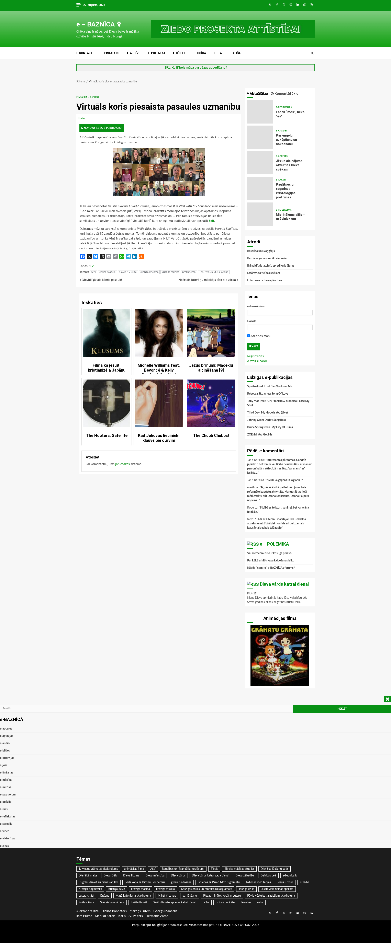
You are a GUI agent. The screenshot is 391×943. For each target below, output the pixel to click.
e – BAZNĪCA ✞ (99, 24)
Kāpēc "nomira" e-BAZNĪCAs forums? (271, 568)
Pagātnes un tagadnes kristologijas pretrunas (260, 188)
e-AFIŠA (235, 53)
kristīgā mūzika (170, 272)
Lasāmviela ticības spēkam (263, 273)
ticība (205, 902)
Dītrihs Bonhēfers (114, 911)
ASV (93, 272)
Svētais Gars (86, 902)
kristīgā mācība (140, 889)
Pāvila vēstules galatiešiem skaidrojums (271, 895)
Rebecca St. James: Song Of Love (267, 393)
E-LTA (218, 53)
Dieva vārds (178, 875)
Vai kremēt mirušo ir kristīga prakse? (269, 553)
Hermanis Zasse (157, 916)
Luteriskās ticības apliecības (264, 280)
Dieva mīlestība (155, 875)
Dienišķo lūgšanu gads (274, 869)
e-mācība (6, 780)
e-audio (5, 743)
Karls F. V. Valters (130, 916)
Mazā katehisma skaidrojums (134, 895)
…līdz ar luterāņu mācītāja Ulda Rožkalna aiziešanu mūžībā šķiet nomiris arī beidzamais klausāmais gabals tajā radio (276, 523)
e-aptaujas (6, 736)
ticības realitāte (225, 902)
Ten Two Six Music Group (213, 272)
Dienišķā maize (88, 875)
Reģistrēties (255, 356)
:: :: (228, 925)
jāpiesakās (122, 464)
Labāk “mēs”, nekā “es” (260, 112)
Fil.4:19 (252, 593)
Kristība (304, 882)
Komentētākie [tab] (286, 93)
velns (260, 902)
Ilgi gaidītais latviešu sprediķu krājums (270, 265)
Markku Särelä (105, 916)
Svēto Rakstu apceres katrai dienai (174, 902)
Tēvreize (246, 902)
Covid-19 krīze (128, 272)
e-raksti (281, 180)
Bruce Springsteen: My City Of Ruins (270, 427)
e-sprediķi (6, 824)
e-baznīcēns (256, 306)
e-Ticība (199, 53)
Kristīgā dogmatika (90, 889)
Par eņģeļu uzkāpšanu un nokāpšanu (260, 137)
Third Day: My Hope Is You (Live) (267, 412)
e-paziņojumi (8, 794)
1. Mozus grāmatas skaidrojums (98, 869)
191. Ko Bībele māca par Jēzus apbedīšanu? (195, 67)
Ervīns (82, 118)
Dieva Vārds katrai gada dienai (210, 875)
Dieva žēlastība (244, 875)
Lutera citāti (86, 895)
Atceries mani (260, 336)
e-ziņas (4, 846)
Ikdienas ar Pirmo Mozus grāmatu (219, 882)
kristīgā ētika (246, 889)
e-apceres (282, 131)
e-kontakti (84, 53)
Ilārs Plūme (84, 916)
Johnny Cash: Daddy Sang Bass (266, 420)
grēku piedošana (181, 882)
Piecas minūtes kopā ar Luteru (222, 895)
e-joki (3, 765)
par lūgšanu (189, 895)
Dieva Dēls (110, 875)
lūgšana (104, 895)
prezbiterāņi (189, 272)
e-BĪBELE (179, 53)
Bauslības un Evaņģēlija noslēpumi (183, 869)
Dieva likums (131, 875)
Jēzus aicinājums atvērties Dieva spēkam (260, 162)
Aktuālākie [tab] (258, 93)
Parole (252, 321)
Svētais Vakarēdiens (112, 902)
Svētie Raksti (139, 902)
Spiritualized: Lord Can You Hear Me (269, 386)
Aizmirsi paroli (257, 361)
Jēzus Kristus (285, 882)
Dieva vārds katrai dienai (284, 584)
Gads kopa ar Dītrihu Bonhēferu (145, 882)
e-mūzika (82, 97)
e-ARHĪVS (133, 53)
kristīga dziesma (149, 272)
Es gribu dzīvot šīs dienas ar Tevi (98, 882)
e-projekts (110, 53)
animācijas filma (134, 869)
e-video (94, 97)
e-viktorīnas (7, 838)
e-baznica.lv (290, 875)
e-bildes (5, 750)
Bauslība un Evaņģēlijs (261, 251)
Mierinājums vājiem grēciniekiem (260, 214)
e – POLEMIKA (274, 544)
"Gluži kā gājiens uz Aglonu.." (284, 480)
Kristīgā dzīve (116, 889)
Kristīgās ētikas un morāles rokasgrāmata (206, 889)
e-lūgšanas (6, 772)
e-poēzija (5, 802)
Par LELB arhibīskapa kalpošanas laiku (270, 560)
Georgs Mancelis (165, 911)
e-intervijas (7, 758)
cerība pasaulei (107, 272)
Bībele (214, 869)
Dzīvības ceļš (268, 875)
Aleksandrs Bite (87, 911)
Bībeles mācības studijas (239, 869)
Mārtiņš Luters (167, 895)
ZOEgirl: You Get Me (259, 434)
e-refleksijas (284, 107)
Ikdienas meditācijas (258, 882)
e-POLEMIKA (156, 53)
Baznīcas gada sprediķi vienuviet (267, 258)
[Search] (312, 53)
